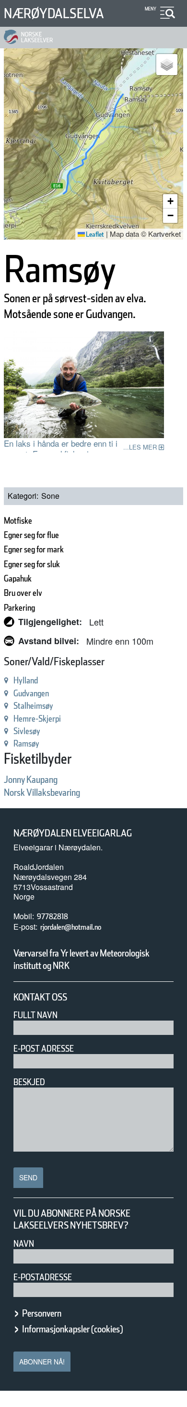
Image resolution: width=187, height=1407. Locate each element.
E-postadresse (42, 1277)
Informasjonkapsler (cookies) (72, 1329)
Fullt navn (35, 1015)
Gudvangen (31, 693)
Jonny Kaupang (31, 779)
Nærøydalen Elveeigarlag (72, 833)
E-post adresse (43, 1049)
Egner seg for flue (31, 535)
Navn (23, 1244)
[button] (166, 64)
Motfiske (18, 521)
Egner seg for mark (34, 549)
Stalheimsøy (33, 706)
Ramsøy (26, 743)
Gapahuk (18, 578)
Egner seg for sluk (32, 564)
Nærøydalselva (54, 13)
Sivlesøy (26, 731)
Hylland (25, 680)
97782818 (52, 916)
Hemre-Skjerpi (37, 719)
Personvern (41, 1313)
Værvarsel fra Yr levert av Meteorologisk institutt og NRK (81, 959)
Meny (150, 8)
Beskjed (29, 1082)
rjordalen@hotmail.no (70, 927)
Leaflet (94, 234)
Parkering (19, 608)
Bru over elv (23, 593)
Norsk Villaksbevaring (42, 792)
